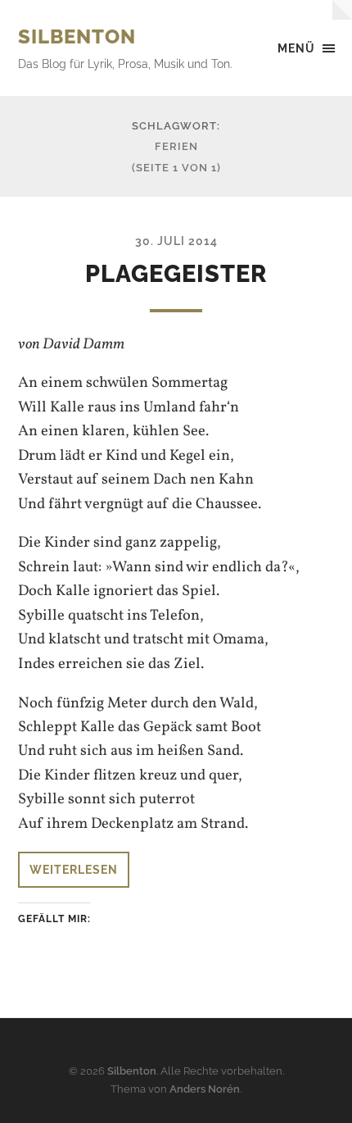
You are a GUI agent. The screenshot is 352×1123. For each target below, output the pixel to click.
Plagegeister (176, 274)
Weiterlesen (73, 869)
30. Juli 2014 (176, 241)
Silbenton (77, 36)
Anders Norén (204, 1089)
